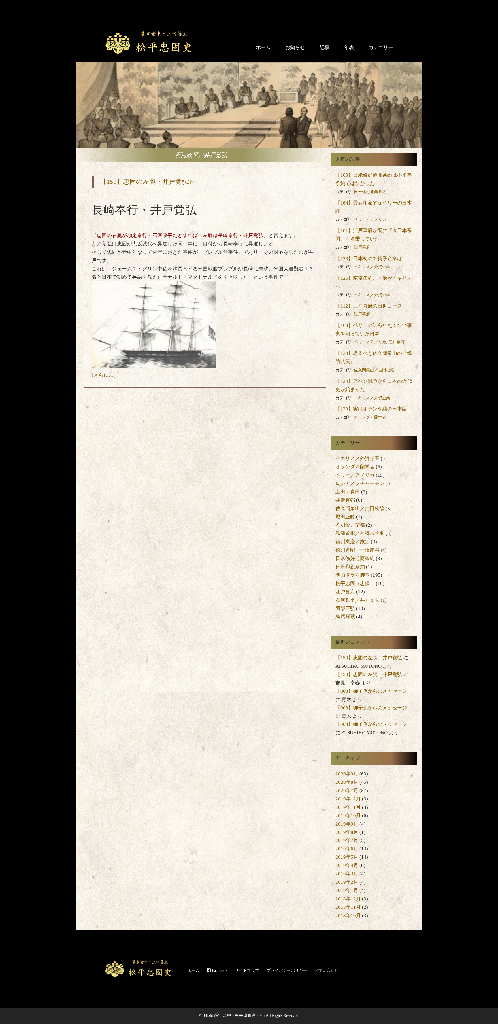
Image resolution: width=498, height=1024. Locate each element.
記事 (324, 47)
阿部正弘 (345, 608)
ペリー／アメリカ (370, 219)
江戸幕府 (362, 247)
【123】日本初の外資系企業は (368, 258)
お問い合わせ (326, 970)
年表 (349, 47)
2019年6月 (346, 848)
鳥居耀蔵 (345, 616)
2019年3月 (346, 874)
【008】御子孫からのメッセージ (371, 691)
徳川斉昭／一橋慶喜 (357, 550)
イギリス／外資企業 (372, 267)
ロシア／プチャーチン (359, 483)
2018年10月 (348, 915)
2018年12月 (348, 899)
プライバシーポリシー (287, 970)
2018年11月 (348, 907)
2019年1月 (346, 890)
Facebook (219, 970)
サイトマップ (247, 970)
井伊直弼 (345, 500)
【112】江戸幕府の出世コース (368, 306)
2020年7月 (346, 790)
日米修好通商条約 (370, 192)
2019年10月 (348, 815)
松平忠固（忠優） (355, 583)
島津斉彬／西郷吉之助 (359, 533)
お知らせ (295, 47)
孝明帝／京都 (350, 525)
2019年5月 (346, 857)
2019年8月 (346, 832)
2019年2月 (346, 882)
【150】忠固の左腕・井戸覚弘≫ (147, 181)
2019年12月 (348, 799)
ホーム (263, 47)
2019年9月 (346, 824)
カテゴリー (381, 47)
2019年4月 (346, 865)
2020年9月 (346, 774)
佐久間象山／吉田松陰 (374, 370)
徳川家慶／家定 (352, 541)
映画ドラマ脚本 (352, 575)
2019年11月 (348, 807)
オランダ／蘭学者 (370, 417)
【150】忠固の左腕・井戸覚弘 (368, 657)
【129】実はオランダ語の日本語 (371, 409)
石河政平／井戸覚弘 (357, 600)
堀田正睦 (345, 517)
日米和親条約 (350, 566)
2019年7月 (346, 840)
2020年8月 (346, 782)
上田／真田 (347, 492)
